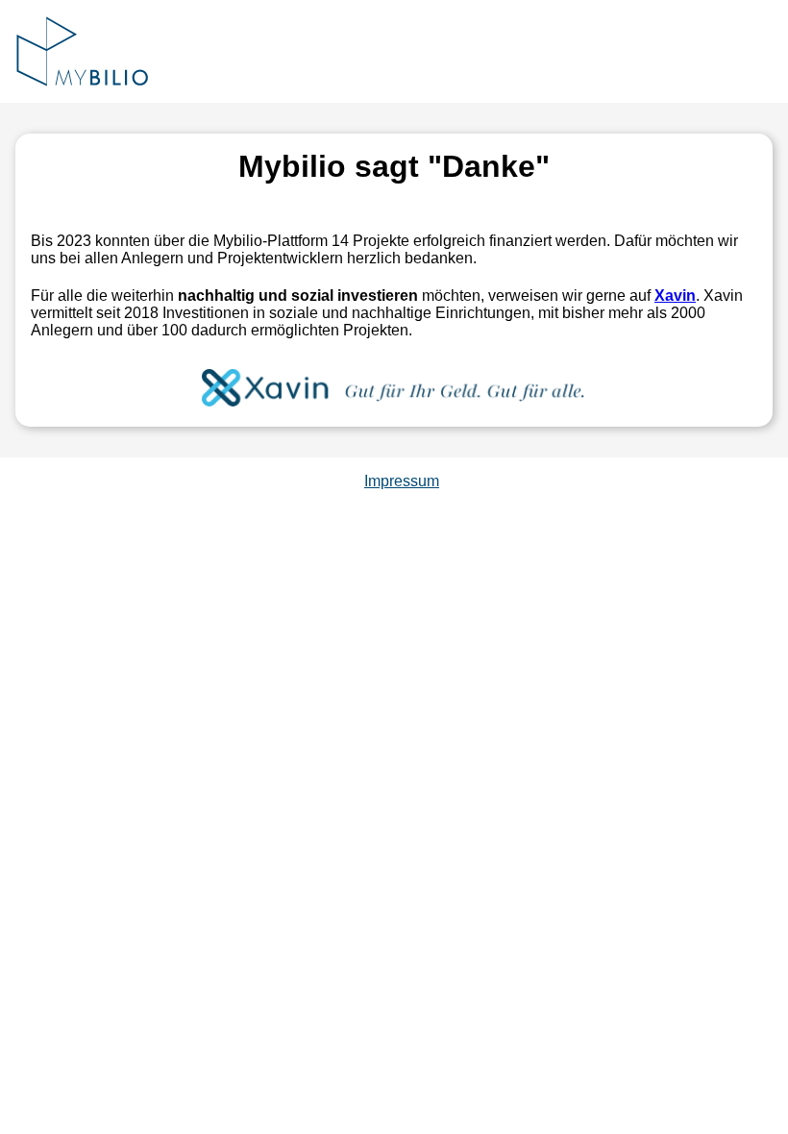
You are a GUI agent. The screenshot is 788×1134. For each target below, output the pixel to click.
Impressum (401, 481)
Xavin (675, 295)
